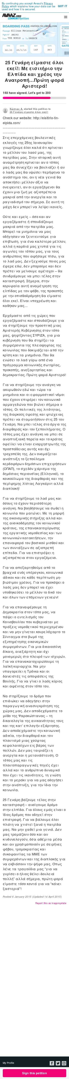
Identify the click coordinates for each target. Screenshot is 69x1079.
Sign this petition (34, 1073)
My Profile (8, 1063)
